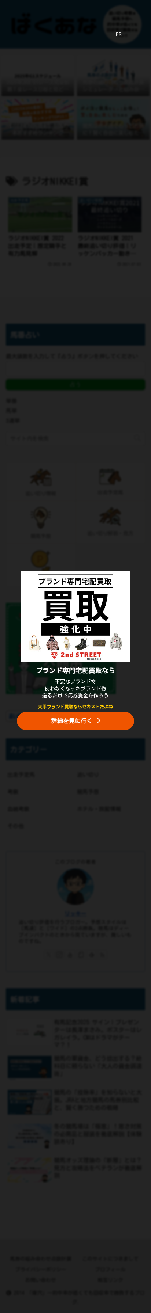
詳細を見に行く (71, 721)
